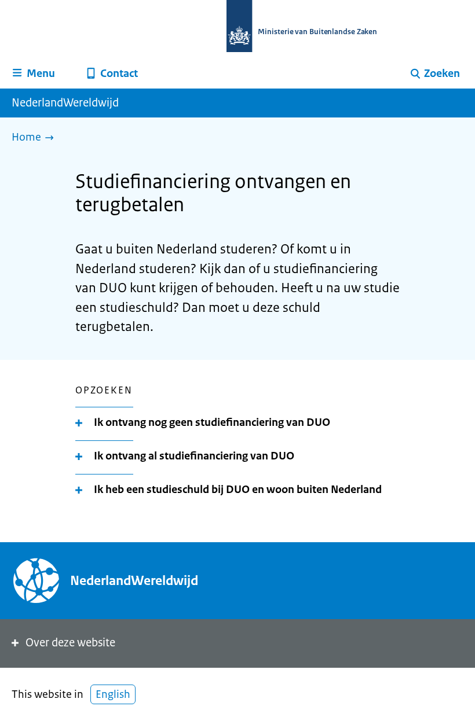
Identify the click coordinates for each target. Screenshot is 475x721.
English (113, 694)
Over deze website (70, 642)
